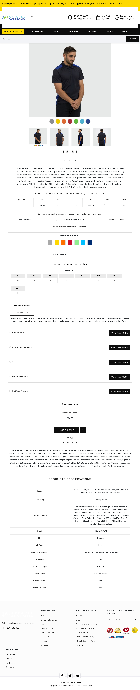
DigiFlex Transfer (21, 391)
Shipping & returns (49, 620)
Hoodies (92, 31)
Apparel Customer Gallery (109, 3)
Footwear (73, 31)
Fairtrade (80, 645)
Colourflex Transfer (22, 347)
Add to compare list (83, 430)
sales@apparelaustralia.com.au (20, 623)
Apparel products (9, 3)
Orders (9, 658)
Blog (78, 620)
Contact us (45, 645)
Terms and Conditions (50, 632)
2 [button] (67, 152)
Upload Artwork (22, 305)
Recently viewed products (87, 624)
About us (45, 637)
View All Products (11, 31)
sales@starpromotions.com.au (37, 321)
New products (82, 632)
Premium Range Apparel (32, 3)
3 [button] (72, 152)
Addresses (10, 663)
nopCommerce (75, 682)
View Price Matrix (119, 333)
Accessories (37, 31)
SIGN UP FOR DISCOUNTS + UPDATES (120, 612)
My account (11, 654)
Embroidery (17, 362)
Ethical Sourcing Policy (86, 641)
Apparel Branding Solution (60, 3)
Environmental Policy (85, 637)
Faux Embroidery (20, 376)
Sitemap (44, 615)
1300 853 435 (13, 628)
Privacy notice (47, 628)
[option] (38, 137)
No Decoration (71, 404)
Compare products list (85, 628)
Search (132, 38)
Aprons (55, 31)
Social (70, 438)
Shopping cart (12, 667)
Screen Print (18, 332)
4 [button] (76, 152)
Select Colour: (59, 255)
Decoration (46, 641)
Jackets (109, 31)
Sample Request (116, 219)
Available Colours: (69, 235)
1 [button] (63, 152)
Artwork (44, 624)
